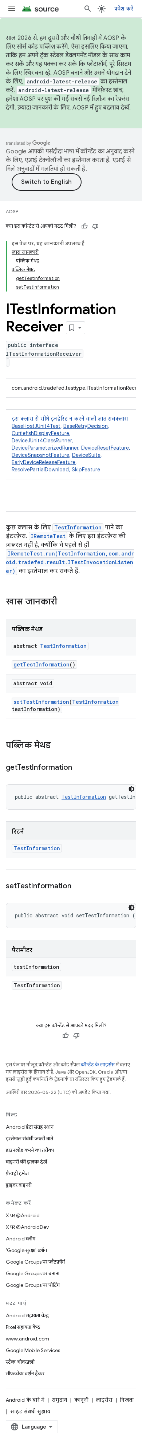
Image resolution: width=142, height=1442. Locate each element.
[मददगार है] (84, 226)
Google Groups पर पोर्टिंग (33, 1285)
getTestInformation (41, 664)
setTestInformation (41, 701)
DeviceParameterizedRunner (45, 448)
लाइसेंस (104, 1400)
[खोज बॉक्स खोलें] (87, 8)
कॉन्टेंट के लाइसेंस (98, 1065)
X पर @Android (23, 1215)
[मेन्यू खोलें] (11, 8)
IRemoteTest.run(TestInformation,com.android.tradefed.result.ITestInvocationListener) (70, 562)
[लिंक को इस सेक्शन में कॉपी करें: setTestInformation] (78, 886)
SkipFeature (86, 469)
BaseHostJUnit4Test (36, 426)
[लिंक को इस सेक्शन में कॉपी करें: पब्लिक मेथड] (58, 745)
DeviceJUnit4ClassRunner (42, 440)
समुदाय (59, 1400)
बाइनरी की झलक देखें (26, 1161)
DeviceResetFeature (105, 448)
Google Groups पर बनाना (32, 1273)
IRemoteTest (48, 536)
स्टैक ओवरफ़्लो (20, 1362)
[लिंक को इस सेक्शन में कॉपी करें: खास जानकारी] (64, 602)
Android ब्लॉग (20, 1238)
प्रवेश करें (124, 8)
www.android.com (27, 1338)
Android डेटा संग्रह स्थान (30, 1127)
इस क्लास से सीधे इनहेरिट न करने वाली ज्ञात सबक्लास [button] (71, 444)
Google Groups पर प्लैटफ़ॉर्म (35, 1262)
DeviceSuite (86, 455)
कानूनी (81, 1400)
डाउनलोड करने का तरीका (30, 1150)
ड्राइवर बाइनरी (19, 1185)
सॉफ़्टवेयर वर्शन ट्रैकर (25, 1373)
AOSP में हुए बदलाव (95, 107)
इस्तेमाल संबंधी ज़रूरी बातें (29, 1138)
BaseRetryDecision (85, 426)
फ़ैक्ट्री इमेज (17, 1173)
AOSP (12, 211)
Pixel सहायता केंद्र (23, 1327)
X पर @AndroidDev (27, 1227)
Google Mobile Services (33, 1350)
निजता (127, 1400)
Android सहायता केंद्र (27, 1315)
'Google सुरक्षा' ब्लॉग (26, 1250)
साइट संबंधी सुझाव (30, 1411)
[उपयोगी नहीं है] (95, 226)
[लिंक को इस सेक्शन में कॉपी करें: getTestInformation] (79, 768)
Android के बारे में (25, 1400)
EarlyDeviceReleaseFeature (43, 462)
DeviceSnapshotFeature (40, 455)
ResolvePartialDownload (40, 469)
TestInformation (78, 527)
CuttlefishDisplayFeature (40, 433)
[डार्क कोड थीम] (131, 789)
